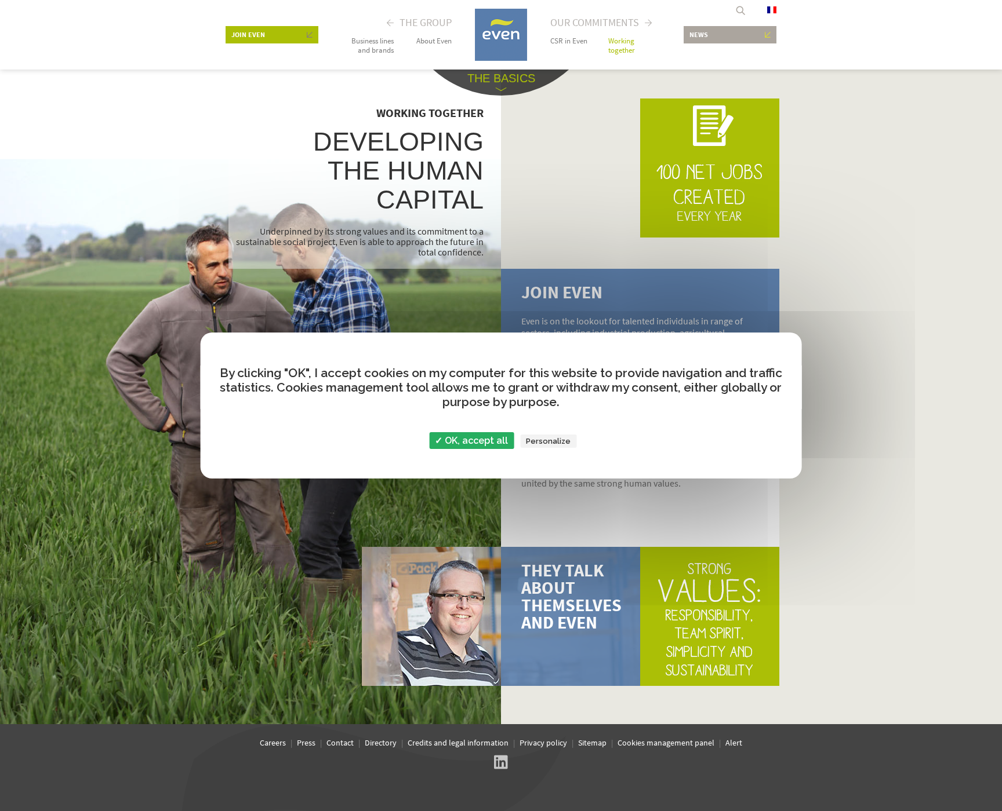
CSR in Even (568, 41)
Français (771, 9)
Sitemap (592, 742)
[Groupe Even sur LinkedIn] (501, 763)
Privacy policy (543, 742)
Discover (501, 616)
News (698, 34)
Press (306, 742)
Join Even (248, 34)
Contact (340, 742)
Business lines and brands (372, 45)
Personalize (548, 441)
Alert (733, 742)
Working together (621, 45)
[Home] (501, 57)
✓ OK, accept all (471, 440)
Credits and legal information (458, 742)
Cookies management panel (666, 742)
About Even (434, 41)
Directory (381, 742)
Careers (273, 742)
